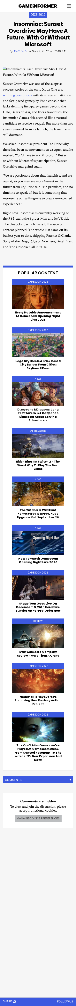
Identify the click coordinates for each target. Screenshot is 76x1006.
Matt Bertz (20, 51)
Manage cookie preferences (38, 818)
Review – (38, 653)
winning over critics (17, 95)
